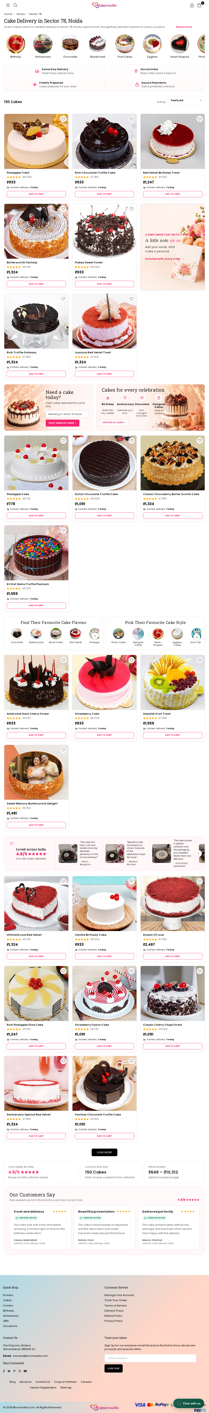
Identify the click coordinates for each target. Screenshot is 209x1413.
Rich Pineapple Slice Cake (25, 1025)
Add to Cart (36, 193)
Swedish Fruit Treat (157, 713)
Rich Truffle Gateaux (21, 352)
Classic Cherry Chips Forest (162, 1025)
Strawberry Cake (87, 713)
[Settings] (192, 5)
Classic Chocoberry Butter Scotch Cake (171, 494)
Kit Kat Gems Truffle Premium (28, 584)
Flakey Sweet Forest (89, 262)
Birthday (8, 1311)
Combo (8, 1305)
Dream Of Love (153, 935)
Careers (86, 1382)
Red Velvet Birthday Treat (161, 172)
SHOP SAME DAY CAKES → (63, 423)
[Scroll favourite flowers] (94, 635)
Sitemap (66, 1387)
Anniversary (11, 1316)
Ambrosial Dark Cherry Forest (28, 713)
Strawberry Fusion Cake (92, 1025)
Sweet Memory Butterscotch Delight (32, 803)
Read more (184, 27)
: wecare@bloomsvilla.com (29, 1356)
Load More (104, 1152)
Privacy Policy (113, 1321)
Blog (13, 1382)
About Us (25, 1382)
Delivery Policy (113, 1311)
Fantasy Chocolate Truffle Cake (98, 1114)
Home (8, 14)
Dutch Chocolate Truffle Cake (96, 494)
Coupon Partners (65, 1382)
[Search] (15, 5)
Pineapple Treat (18, 172)
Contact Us (43, 1382)
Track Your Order (115, 1300)
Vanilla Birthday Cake (90, 935)
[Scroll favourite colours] (196, 637)
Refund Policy (113, 1316)
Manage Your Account (119, 1295)
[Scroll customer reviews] (198, 853)
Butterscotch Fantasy (22, 262)
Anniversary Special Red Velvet (29, 1114)
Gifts (6, 1321)
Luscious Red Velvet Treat (93, 352)
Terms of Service (115, 1305)
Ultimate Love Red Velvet (24, 935)
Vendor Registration (43, 1387)
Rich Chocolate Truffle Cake (95, 172)
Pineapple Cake (18, 494)
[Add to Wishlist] (63, 119)
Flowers (8, 1295)
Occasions (10, 1326)
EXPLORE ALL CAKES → (114, 422)
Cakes (7, 1300)
